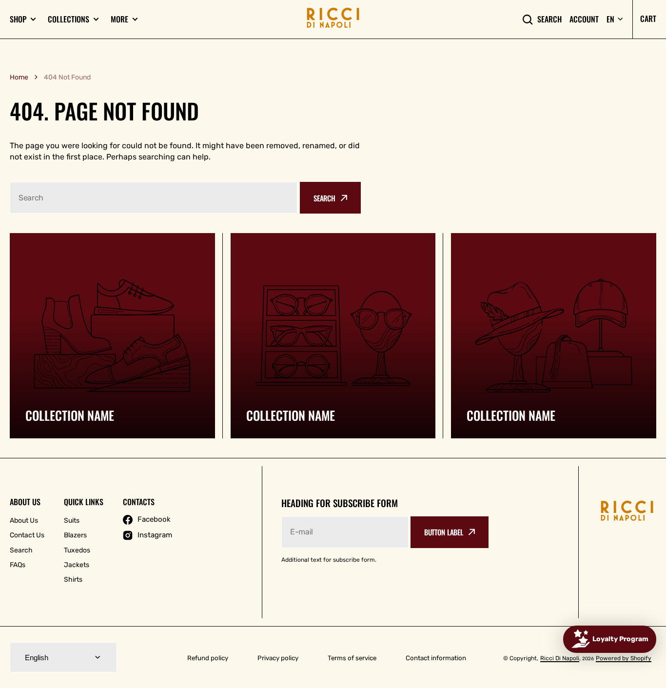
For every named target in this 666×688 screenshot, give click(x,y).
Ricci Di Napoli (559, 658)
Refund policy (207, 658)
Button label (443, 532)
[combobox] (153, 198)
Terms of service (352, 658)
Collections (68, 19)
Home (19, 77)
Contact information (436, 658)
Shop (18, 19)
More (119, 19)
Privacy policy (277, 658)
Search (549, 19)
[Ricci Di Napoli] (333, 19)
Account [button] (584, 19)
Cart (648, 18)
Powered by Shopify (623, 658)
